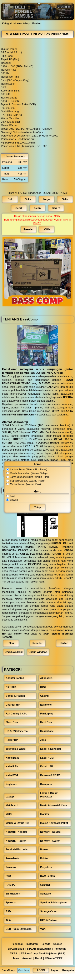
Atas (12, 496)
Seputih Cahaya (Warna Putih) (27, 480)
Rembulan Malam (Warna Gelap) (29, 473)
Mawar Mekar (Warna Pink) (25, 484)
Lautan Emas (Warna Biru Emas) (28, 469)
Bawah (14, 499)
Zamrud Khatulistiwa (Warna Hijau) (30, 477)
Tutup (37, 507)
